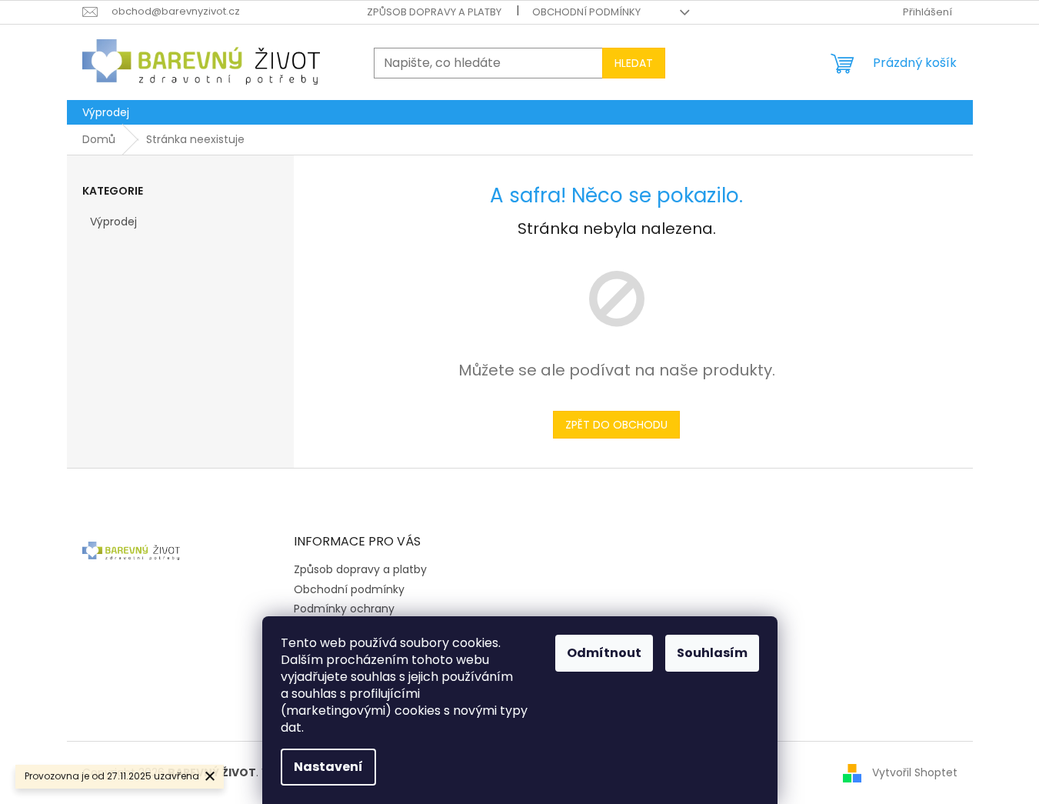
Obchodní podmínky (586, 12)
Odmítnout (604, 653)
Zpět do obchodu (616, 424)
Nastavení (328, 767)
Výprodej (113, 221)
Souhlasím (712, 653)
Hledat (633, 63)
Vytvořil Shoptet (914, 772)
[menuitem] (106, 112)
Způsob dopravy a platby (434, 12)
